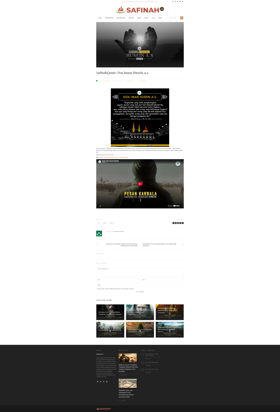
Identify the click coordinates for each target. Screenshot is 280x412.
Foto (97, 75)
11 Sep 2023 (132, 317)
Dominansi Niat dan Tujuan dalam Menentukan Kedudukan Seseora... (169, 329)
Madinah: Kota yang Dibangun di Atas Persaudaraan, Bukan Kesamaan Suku (126, 393)
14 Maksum (137, 317)
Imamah (165, 317)
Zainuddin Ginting (105, 80)
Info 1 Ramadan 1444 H (151, 362)
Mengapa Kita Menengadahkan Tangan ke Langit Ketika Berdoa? (110, 313)
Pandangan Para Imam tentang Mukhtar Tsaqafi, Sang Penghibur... (139, 312)
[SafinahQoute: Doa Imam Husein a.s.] (100, 233)
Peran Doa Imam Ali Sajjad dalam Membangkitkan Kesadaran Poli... (110, 329)
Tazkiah (107, 317)
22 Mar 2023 (149, 365)
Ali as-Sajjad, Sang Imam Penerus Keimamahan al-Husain (139, 330)
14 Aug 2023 (102, 333)
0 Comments (119, 317)
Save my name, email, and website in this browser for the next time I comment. (116, 288)
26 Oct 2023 (102, 317)
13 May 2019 (149, 358)
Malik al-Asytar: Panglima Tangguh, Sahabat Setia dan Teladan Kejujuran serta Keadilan (128, 368)
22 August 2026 (123, 400)
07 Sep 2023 (161, 315)
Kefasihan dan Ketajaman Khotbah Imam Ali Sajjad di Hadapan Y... (167, 310)
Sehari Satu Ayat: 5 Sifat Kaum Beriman (151, 354)
